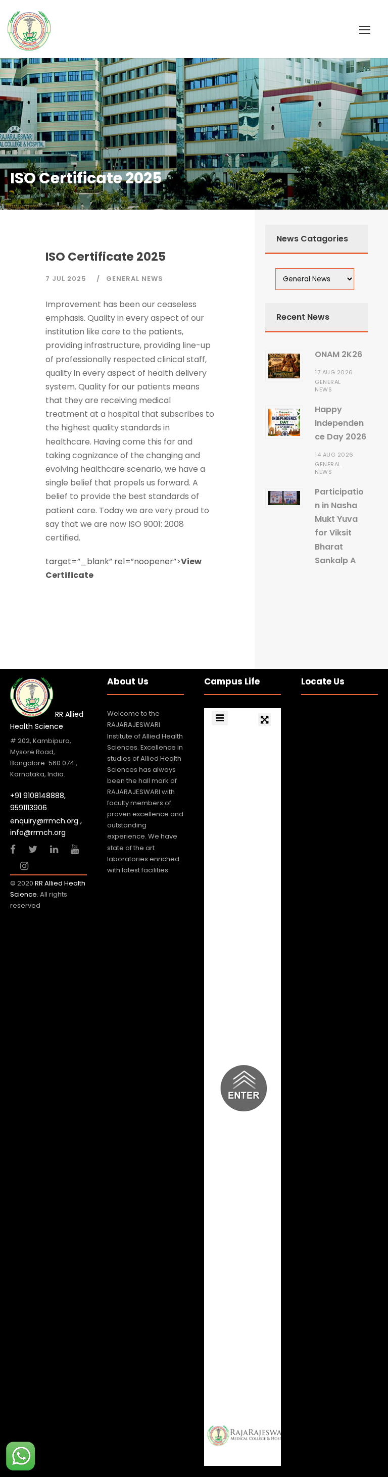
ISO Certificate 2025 (105, 257)
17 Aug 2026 (335, 372)
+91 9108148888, (38, 796)
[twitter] (34, 849)
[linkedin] (55, 849)
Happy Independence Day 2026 (340, 423)
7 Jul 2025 (66, 278)
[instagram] (24, 866)
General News (134, 278)
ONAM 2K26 (338, 354)
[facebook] (14, 849)
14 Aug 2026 (335, 455)
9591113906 (28, 808)
